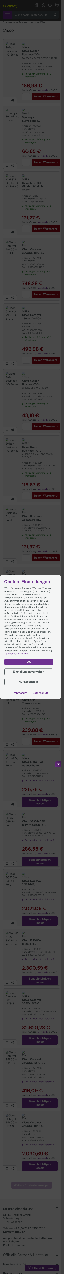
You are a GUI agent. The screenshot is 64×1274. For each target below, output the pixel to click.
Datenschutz (40, 693)
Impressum (20, 693)
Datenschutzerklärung (16, 653)
